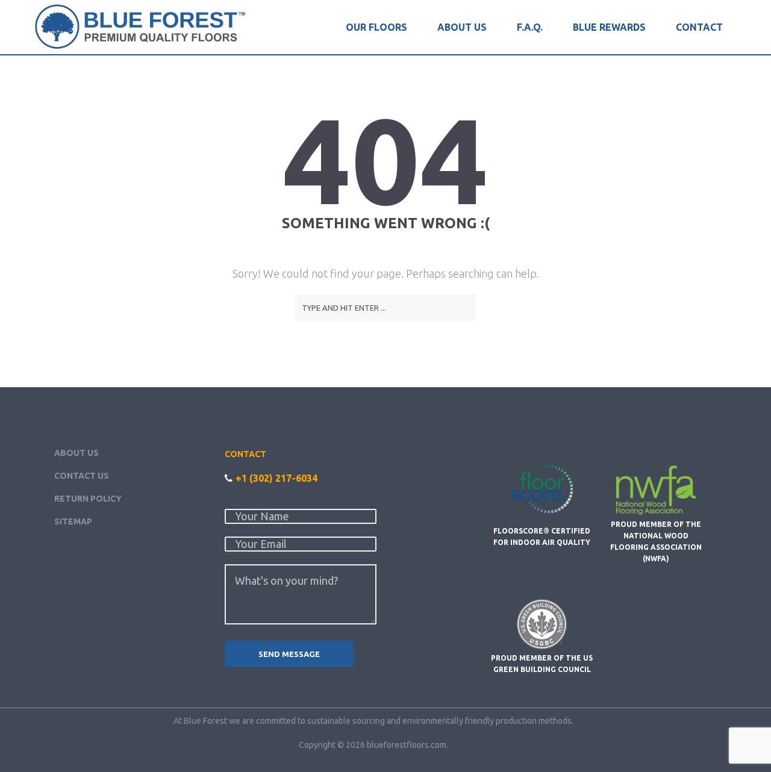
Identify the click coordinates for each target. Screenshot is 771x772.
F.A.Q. (530, 27)
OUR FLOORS (376, 27)
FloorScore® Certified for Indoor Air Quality (541, 536)
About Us (462, 27)
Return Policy (88, 498)
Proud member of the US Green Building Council (542, 663)
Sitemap (73, 521)
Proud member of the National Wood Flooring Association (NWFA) (656, 541)
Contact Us (81, 476)
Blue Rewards (609, 27)
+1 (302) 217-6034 (276, 478)
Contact (699, 27)
